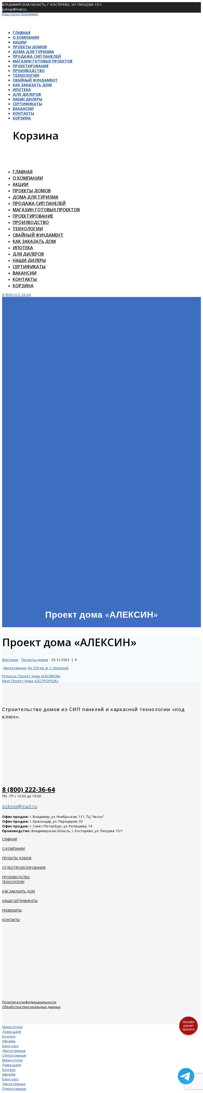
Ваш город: (20, 14)
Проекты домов (30, 46)
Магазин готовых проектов (42, 61)
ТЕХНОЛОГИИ (13, 881)
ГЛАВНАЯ (9, 839)
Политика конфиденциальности (29, 1002)
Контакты (23, 113)
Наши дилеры (27, 99)
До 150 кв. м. (38, 667)
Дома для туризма (33, 51)
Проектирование (31, 65)
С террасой (58, 667)
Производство (29, 70)
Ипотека (22, 89)
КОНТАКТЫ (11, 919)
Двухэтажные (14, 667)
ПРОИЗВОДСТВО (16, 877)
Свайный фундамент (35, 80)
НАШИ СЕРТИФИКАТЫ (20, 900)
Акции (19, 42)
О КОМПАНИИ (13, 848)
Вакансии (23, 108)
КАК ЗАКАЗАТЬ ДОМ (18, 891)
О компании (26, 37)
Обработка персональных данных (31, 1006)
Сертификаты (27, 103)
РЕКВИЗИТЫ (12, 910)
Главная (21, 32)
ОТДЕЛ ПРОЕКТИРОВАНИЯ (23, 867)
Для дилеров (27, 94)
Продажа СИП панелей (37, 56)
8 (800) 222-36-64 (16, 294)
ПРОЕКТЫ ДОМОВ (16, 858)
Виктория (10, 659)
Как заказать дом (32, 84)
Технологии (26, 75)
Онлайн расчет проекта (188, 1025)
